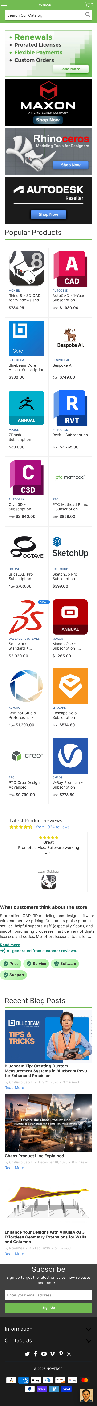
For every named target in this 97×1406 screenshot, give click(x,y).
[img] (21, 827)
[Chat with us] (86, 1395)
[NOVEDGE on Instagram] (69, 1354)
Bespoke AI (61, 360)
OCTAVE (14, 569)
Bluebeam (16, 360)
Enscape (59, 707)
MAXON (14, 429)
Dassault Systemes (24, 638)
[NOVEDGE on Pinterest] (61, 1354)
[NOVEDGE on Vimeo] (52, 1354)
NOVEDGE (54, 1369)
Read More (14, 1087)
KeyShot (15, 707)
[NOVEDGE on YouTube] (44, 1354)
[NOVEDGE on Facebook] (35, 1354)
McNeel (14, 290)
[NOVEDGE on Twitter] (27, 1354)
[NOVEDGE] (45, 4)
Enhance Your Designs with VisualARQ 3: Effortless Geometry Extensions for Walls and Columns (45, 1237)
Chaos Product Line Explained (34, 1156)
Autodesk (60, 290)
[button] (17, 866)
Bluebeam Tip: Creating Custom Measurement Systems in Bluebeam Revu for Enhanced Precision (46, 1071)
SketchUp (60, 569)
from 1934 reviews (52, 827)
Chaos (58, 777)
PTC (55, 499)
